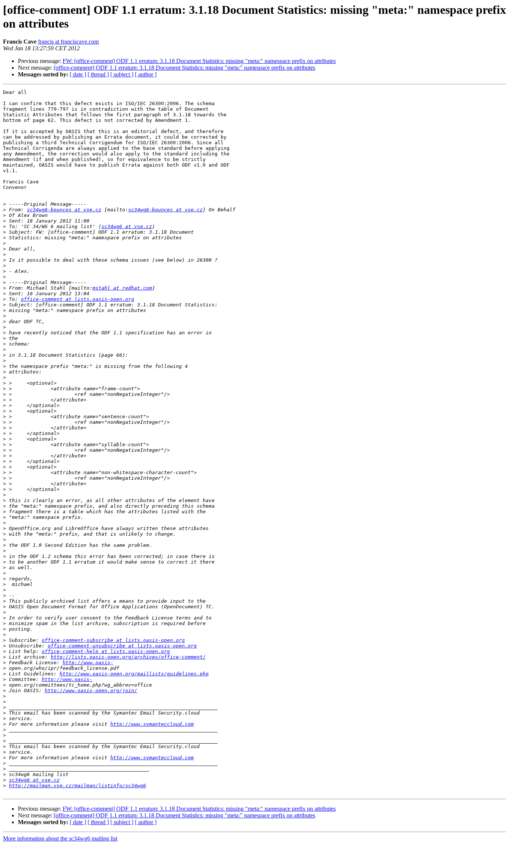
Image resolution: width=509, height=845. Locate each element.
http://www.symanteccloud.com (152, 724)
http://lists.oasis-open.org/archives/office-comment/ (128, 657)
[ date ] (78, 74)
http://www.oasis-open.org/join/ (91, 690)
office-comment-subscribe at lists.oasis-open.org (113, 640)
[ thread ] (98, 74)
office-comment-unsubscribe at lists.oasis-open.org (122, 646)
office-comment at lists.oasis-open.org (77, 299)
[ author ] (146, 74)
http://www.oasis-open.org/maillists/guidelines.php (134, 674)
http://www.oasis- (88, 662)
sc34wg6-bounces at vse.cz (64, 209)
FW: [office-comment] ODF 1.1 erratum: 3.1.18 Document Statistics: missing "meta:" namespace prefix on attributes (199, 61)
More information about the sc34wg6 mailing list (60, 838)
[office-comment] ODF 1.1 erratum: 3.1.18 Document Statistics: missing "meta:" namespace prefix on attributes (184, 67)
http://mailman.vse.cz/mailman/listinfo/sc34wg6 (77, 785)
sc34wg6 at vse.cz (126, 226)
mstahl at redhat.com (122, 288)
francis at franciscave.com (68, 41)
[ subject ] (121, 74)
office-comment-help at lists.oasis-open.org (106, 651)
